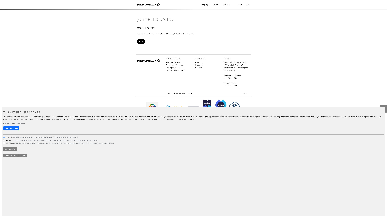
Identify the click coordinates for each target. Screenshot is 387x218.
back (141, 41)
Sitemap (245, 93)
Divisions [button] (226, 4)
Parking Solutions (172, 68)
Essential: (9, 137)
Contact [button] (237, 4)
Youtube (199, 65)
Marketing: (10, 143)
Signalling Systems (173, 62)
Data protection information (14, 123)
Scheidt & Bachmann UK (148, 4)
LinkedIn (199, 62)
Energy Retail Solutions (174, 65)
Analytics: (9, 140)
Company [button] (204, 4)
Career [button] (215, 4)
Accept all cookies (11, 128)
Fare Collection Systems (175, 70)
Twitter (199, 68)
